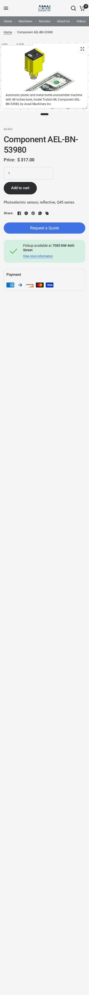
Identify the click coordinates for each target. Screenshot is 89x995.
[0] (81, 8)
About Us (63, 21)
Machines (25, 21)
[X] (26, 213)
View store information (38, 256)
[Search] (73, 8)
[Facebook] (19, 213)
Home (8, 21)
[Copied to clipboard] (47, 213)
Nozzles (44, 21)
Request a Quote (44, 228)
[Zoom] (82, 49)
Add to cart (20, 188)
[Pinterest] (33, 213)
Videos (81, 21)
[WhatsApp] (40, 213)
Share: (8, 213)
